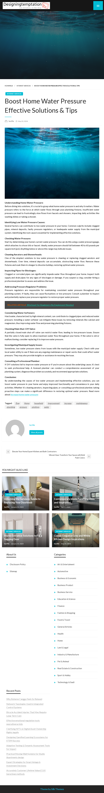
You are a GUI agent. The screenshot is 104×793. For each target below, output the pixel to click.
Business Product (65, 585)
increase (68, 403)
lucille (11, 121)
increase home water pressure (24, 394)
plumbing (11, 407)
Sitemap (13, 571)
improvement (54, 403)
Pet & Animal (63, 661)
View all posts (37, 432)
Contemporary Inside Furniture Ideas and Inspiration (74, 500)
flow (18, 403)
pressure (23, 407)
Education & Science (66, 599)
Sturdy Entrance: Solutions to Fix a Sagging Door (23, 537)
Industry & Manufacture (68, 654)
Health (60, 633)
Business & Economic (66, 578)
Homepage (9, 86)
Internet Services (24, 86)
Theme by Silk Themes (52, 789)
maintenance (81, 403)
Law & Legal (62, 647)
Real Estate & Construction (69, 668)
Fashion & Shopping (66, 613)
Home (27, 403)
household (38, 403)
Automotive (62, 571)
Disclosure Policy (18, 564)
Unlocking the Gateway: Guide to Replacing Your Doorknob (22, 500)
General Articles (64, 627)
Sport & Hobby (64, 675)
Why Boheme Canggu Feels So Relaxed (24, 699)
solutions (35, 407)
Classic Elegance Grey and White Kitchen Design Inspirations (72, 537)
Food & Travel (63, 620)
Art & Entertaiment (65, 564)
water (46, 407)
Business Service (64, 592)
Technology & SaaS (65, 682)
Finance (60, 606)
